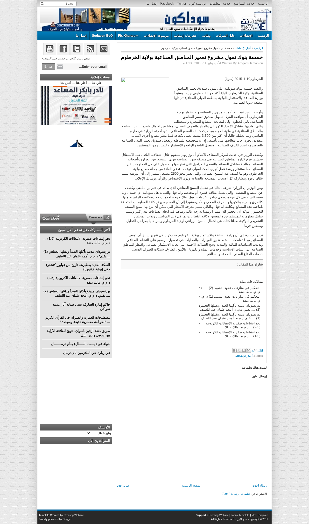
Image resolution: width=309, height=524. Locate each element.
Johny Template (240, 515)
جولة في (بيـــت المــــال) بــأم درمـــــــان (80, 344)
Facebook (167, 3)
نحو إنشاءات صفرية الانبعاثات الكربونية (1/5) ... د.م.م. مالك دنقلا (233, 334)
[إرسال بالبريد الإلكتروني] (248, 350)
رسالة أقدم (123, 485)
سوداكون (242, 519)
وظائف (206, 35)
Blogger (67, 519)
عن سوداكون (198, 3)
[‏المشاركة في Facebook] (234, 350)
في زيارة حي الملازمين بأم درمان (86, 353)
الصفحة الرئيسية (191, 485)
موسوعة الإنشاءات (156, 35)
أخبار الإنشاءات (243, 48)
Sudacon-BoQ (102, 35)
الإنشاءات (246, 35)
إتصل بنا (152, 3)
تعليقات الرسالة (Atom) (236, 493)
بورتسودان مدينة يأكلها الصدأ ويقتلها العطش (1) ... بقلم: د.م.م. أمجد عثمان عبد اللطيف (229, 316)
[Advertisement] (157, 308)
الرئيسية (262, 3)
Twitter (181, 3)
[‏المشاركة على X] (239, 350)
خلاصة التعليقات (220, 3)
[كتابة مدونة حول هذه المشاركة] (244, 350)
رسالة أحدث (259, 485)
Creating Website (219, 515)
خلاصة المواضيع (243, 3)
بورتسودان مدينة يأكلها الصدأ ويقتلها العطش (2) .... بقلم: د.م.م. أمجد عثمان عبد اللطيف (229, 307)
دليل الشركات (225, 35)
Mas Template (260, 515)
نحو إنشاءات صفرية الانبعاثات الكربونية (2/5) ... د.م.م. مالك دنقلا (233, 325)
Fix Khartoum (128, 35)
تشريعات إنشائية (185, 35)
